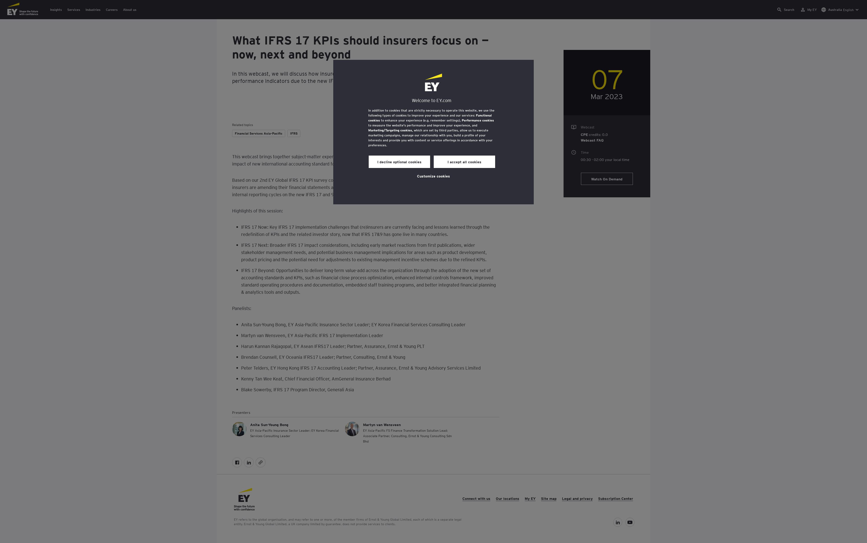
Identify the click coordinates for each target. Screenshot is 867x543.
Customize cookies (433, 175)
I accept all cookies (464, 161)
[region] (433, 132)
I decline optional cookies (399, 161)
